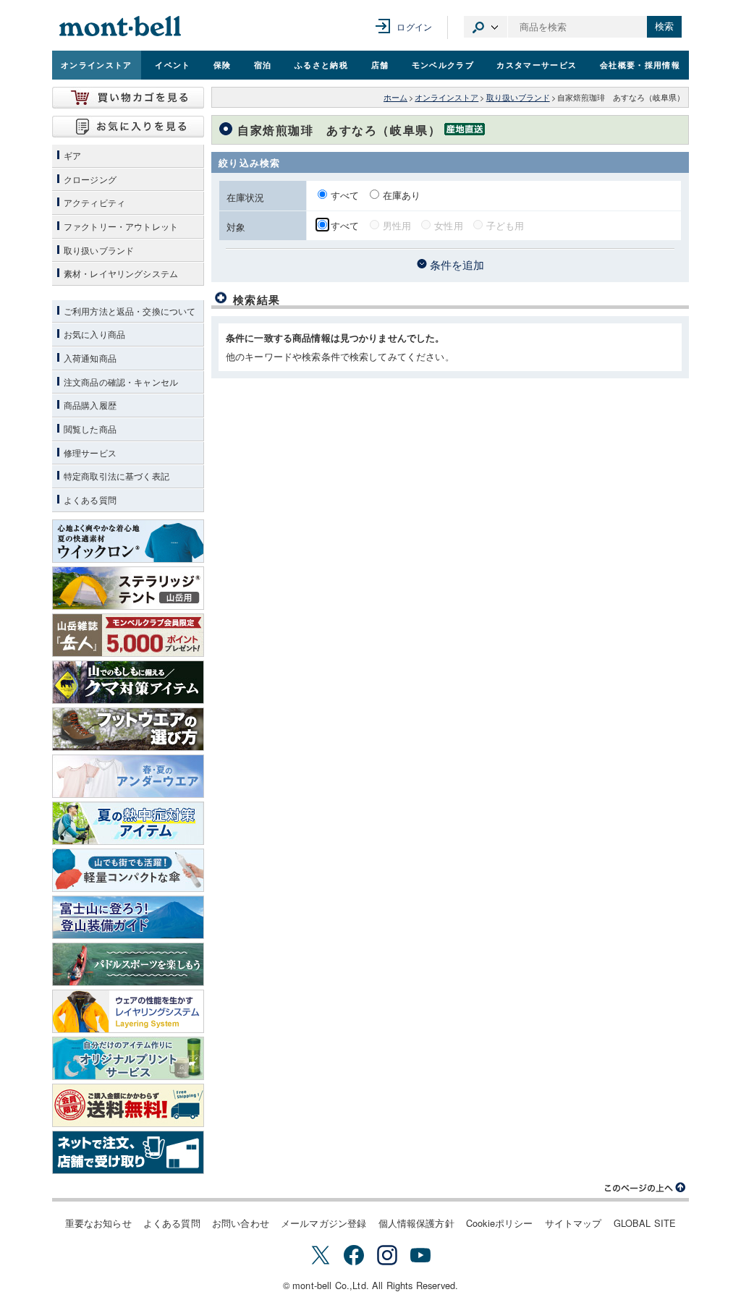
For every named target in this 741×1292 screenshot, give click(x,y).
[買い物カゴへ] (128, 98)
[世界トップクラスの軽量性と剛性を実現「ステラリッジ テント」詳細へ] (128, 588)
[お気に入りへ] (128, 126)
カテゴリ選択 (485, 27)
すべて (347, 195)
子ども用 (505, 225)
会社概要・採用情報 (640, 64)
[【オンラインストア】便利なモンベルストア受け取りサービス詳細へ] (128, 1152)
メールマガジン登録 (323, 1223)
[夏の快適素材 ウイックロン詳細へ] (128, 541)
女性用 (448, 225)
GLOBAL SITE (645, 1223)
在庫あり (402, 195)
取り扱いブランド (518, 97)
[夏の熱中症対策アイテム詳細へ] (128, 823)
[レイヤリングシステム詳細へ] (128, 1011)
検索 (664, 26)
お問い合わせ (240, 1223)
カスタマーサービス (536, 64)
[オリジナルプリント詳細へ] (128, 1058)
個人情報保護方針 (416, 1223)
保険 (222, 64)
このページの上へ (645, 1188)
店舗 (380, 64)
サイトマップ (573, 1223)
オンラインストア (96, 64)
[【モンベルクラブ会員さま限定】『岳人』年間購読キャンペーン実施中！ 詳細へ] (128, 635)
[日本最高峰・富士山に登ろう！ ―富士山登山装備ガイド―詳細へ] (128, 917)
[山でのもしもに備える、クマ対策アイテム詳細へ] (128, 682)
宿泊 (263, 64)
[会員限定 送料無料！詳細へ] (128, 1105)
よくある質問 (171, 1223)
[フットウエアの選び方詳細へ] (128, 729)
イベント (172, 64)
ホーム (395, 97)
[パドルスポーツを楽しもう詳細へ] (128, 964)
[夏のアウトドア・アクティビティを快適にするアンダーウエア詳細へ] (128, 776)
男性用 (397, 225)
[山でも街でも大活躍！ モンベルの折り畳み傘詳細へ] (128, 870)
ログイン (414, 26)
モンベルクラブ (443, 64)
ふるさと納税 (321, 64)
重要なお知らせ (98, 1223)
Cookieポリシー (499, 1223)
